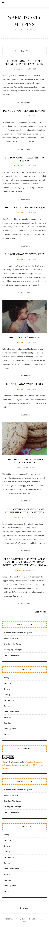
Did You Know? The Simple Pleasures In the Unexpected (24, 62)
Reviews (17, 517)
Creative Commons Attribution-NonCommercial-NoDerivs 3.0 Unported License (22, 765)
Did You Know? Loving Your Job (24, 207)
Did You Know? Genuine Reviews (24, 110)
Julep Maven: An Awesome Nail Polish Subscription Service (24, 511)
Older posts (40, 612)
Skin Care (7, 723)
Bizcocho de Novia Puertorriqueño (18, 632)
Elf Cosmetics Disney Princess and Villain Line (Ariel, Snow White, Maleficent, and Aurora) (24, 562)
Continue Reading (24, 102)
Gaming (7, 706)
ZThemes (24, 921)
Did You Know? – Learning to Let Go (24, 159)
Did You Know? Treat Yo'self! (24, 254)
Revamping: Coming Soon (14, 649)
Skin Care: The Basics (12, 644)
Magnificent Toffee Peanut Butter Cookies (24, 461)
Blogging (7, 683)
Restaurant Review (11, 711)
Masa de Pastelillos (11, 638)
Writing (7, 734)
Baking (17, 467)
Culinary (7, 694)
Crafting (7, 689)
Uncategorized (10, 729)
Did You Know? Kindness (24, 337)
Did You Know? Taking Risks (24, 384)
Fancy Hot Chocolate (12, 655)
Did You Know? (19, 69)
